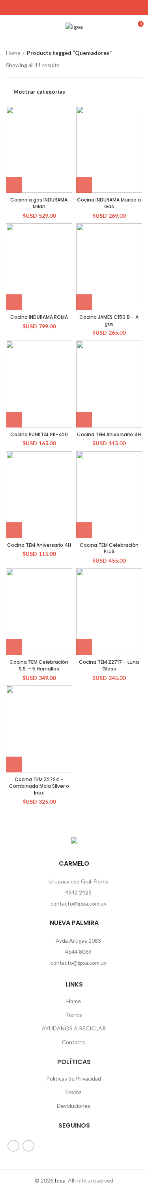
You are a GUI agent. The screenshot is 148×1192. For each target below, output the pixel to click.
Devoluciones (73, 1105)
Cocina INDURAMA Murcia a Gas (109, 203)
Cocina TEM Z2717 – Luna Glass (109, 665)
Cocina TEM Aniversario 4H (109, 434)
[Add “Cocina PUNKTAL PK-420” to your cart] (14, 419)
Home (13, 52)
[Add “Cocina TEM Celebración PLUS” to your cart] (84, 530)
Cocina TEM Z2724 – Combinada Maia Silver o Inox (39, 786)
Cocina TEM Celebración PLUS (109, 548)
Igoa (60, 1180)
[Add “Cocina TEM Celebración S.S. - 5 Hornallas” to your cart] (14, 647)
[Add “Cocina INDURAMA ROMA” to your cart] (14, 302)
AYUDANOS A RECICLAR (74, 1028)
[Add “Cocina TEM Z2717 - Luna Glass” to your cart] (84, 647)
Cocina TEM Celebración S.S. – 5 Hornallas (38, 665)
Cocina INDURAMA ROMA (39, 317)
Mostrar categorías (39, 91)
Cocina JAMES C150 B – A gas (109, 320)
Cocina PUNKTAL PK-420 (39, 434)
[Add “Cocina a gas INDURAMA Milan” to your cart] (14, 185)
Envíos (74, 1091)
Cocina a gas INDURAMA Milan (38, 203)
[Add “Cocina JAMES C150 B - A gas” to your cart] (84, 302)
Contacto (74, 1042)
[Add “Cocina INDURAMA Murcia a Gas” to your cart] (84, 185)
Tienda (73, 1014)
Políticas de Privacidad (73, 1078)
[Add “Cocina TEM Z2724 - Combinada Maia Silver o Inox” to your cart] (14, 764)
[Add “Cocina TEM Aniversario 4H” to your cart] (84, 419)
